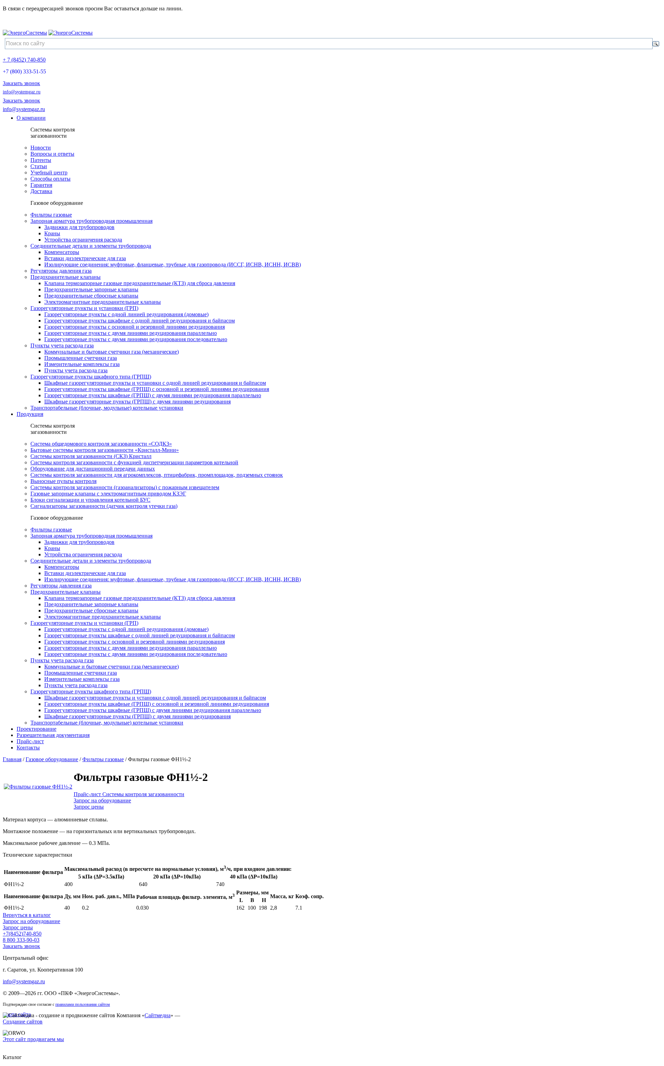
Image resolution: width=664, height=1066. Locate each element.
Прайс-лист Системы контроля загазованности (129, 794)
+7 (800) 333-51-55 (24, 71)
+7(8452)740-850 (22, 934)
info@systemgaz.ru (21, 91)
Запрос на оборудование (102, 800)
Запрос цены (89, 807)
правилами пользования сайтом (82, 1004)
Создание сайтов (23, 1021)
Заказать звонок (21, 83)
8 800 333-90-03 (21, 940)
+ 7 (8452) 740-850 (24, 60)
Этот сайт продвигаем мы (33, 1039)
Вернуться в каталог (27, 915)
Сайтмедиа (157, 1015)
